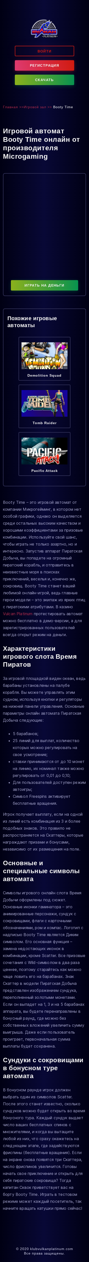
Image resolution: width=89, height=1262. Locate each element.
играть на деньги (44, 285)
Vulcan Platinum (17, 613)
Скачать (44, 80)
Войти (45, 51)
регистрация (44, 65)
